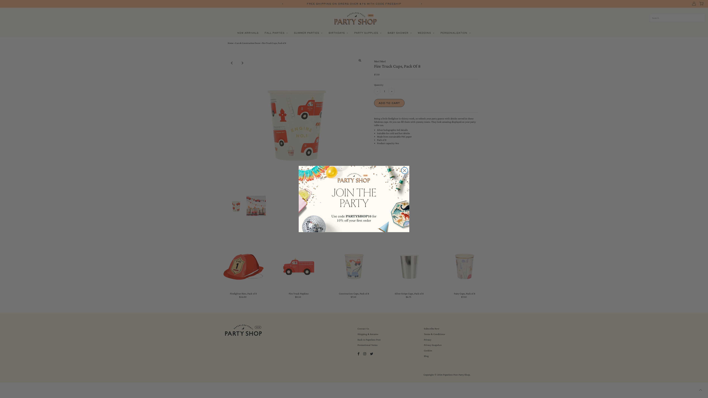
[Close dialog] (404, 170)
